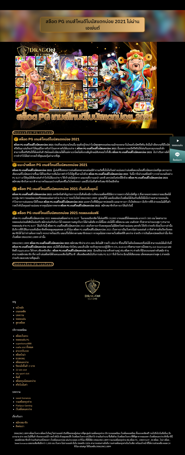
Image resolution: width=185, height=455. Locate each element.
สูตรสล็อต (20, 322)
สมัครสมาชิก (22, 422)
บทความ (20, 315)
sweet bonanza (23, 397)
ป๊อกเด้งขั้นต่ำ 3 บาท (25, 365)
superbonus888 (24, 343)
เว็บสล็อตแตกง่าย (24, 409)
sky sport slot (22, 373)
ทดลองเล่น (21, 318)
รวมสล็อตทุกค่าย (24, 401)
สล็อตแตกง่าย (22, 362)
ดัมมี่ (18, 377)
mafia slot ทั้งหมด (24, 347)
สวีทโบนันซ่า (22, 384)
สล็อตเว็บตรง (22, 335)
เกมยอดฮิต (21, 311)
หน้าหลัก (20, 307)
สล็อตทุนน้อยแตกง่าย (26, 380)
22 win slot (21, 369)
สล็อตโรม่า (21, 354)
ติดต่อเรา (20, 426)
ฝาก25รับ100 (22, 350)
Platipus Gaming (24, 405)
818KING (20, 358)
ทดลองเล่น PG (22, 339)
